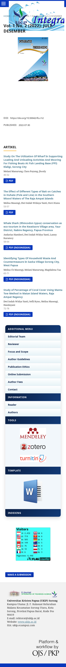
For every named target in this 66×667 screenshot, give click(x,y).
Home (7, 16)
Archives (18, 16)
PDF (10, 180)
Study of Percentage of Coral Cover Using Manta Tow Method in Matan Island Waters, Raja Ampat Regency (33, 293)
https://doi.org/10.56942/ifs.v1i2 (27, 118)
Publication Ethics (19, 366)
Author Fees (15, 382)
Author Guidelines (19, 359)
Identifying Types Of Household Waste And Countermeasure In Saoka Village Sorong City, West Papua (31, 262)
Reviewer (13, 344)
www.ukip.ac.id (27, 621)
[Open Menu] (3, 3)
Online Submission (19, 374)
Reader (12, 404)
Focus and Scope (18, 351)
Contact (12, 389)
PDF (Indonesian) (19, 247)
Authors (13, 412)
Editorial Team (16, 336)
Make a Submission (19, 574)
